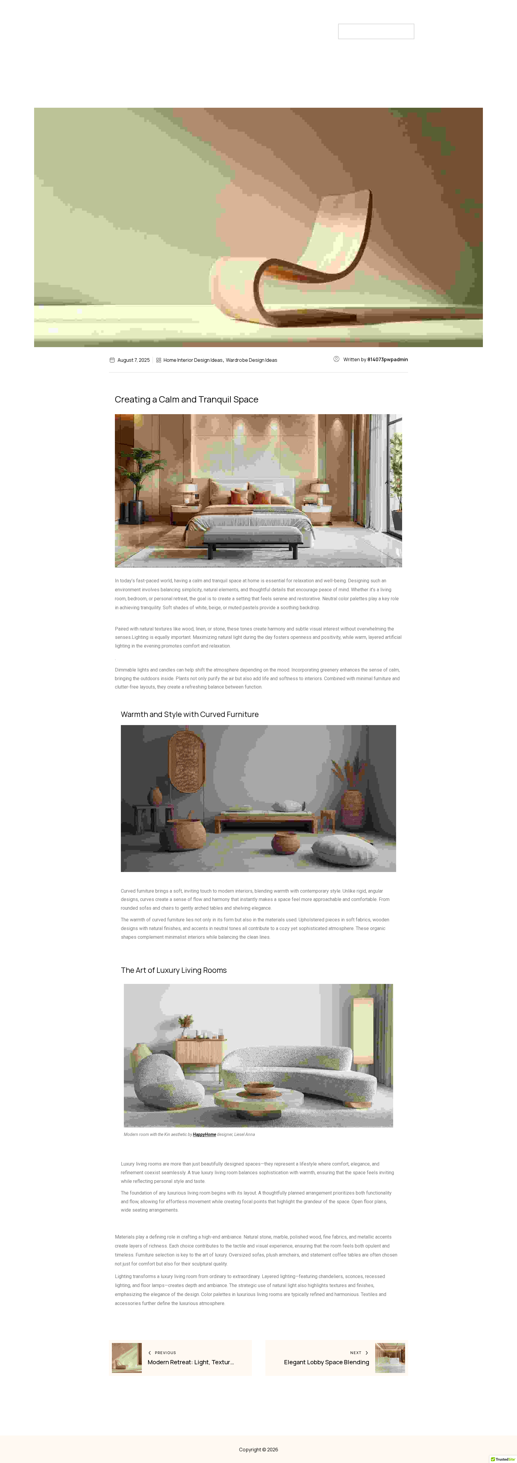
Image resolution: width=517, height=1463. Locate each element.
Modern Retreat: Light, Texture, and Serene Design (191, 1362)
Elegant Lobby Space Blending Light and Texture (326, 1362)
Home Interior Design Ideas (193, 360)
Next (356, 1352)
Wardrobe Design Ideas (251, 360)
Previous (165, 1352)
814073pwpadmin (387, 359)
